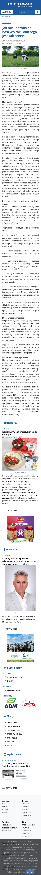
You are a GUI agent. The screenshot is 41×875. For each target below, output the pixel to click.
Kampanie (25, 828)
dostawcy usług (14, 742)
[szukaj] (37, 12)
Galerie (25, 810)
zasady (10, 681)
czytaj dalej (12, 510)
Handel (5, 813)
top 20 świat (13, 722)
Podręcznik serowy (9, 828)
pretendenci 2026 (14, 677)
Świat (4, 804)
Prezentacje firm (14, 734)
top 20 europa (13, 726)
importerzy (12, 746)
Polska (5, 807)
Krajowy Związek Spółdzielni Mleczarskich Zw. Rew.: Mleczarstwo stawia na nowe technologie (19, 561)
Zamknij (30, 872)
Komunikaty (7, 16)
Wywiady (11, 549)
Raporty (11, 422)
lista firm (25, 834)
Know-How (6, 831)
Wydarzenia (13, 754)
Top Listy (25, 837)
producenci (12, 738)
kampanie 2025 (13, 690)
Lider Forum (26, 816)
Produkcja (6, 810)
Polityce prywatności (15, 872)
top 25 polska (13, 730)
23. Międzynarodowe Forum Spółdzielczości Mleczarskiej (16, 764)
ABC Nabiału (6, 825)
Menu (8, 11)
